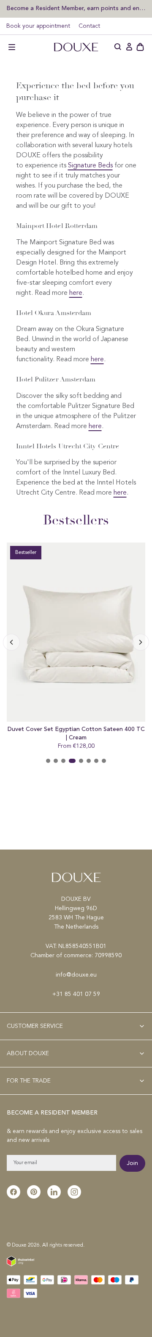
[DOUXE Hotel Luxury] (76, 47)
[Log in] (129, 47)
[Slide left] (140, 642)
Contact (89, 26)
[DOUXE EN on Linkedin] (54, 1192)
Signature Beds (90, 165)
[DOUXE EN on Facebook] (13, 1192)
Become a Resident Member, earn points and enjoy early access (76, 8)
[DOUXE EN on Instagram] (74, 1192)
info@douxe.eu (76, 975)
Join (132, 1163)
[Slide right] (11, 642)
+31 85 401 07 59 (76, 994)
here (75, 293)
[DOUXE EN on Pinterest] (34, 1192)
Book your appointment (38, 26)
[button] (12, 47)
